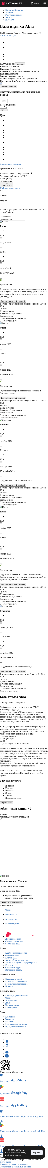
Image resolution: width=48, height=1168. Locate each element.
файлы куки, (21, 1150)
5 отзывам (20, 64)
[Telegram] (7, 1039)
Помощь (9, 986)
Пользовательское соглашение (13, 1164)
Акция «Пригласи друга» (16, 960)
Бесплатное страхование (16, 984)
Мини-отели (11, 914)
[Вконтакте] (7, 1049)
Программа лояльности (16, 1026)
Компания (10, 1017)
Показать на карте (8, 35)
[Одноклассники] (7, 1042)
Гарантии (9, 965)
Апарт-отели (11, 919)
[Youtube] (7, 1053)
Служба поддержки (14, 941)
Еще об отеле (6, 803)
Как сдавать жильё (13, 979)
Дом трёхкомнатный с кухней (13, 301)
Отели (8, 910)
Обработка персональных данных (15, 1167)
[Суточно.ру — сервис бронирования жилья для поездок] (12, 3)
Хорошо (37, 1152)
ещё (29, 751)
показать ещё (6, 185)
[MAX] (7, 1046)
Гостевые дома (12, 923)
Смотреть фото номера (10, 164)
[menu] (44, 3)
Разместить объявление (16, 981)
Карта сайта (5, 1162)
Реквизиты (10, 1021)
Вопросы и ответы (13, 970)
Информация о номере (10, 188)
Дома (7, 1003)
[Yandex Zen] (7, 1056)
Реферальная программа (16, 1024)
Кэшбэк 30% (11, 958)
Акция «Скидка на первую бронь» (21, 962)
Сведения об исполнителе (11, 903)
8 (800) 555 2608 (12, 944)
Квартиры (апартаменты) (16, 995)
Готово (3, 110)
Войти (36, 3)
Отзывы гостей (12, 955)
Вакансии (9, 1019)
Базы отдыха (11, 1007)
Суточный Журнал (13, 967)
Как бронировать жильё (16, 953)
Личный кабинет (13, 939)
